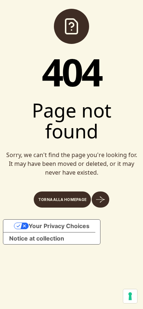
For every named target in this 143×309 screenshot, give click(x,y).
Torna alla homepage (62, 199)
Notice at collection (36, 238)
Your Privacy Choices (59, 226)
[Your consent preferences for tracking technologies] (130, 296)
